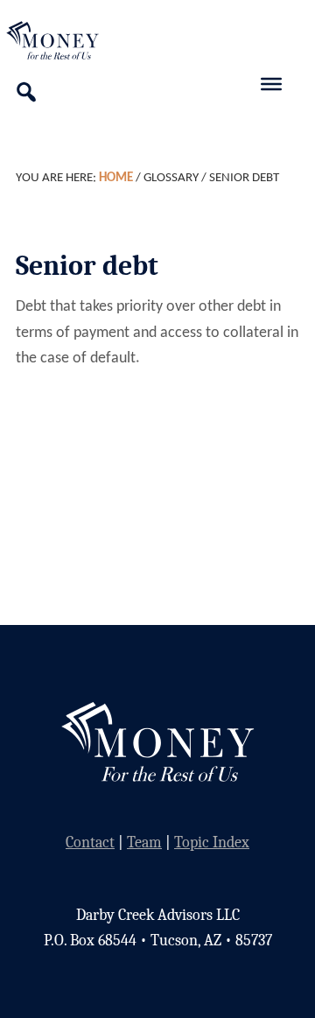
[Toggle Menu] (271, 84)
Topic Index (211, 842)
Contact (90, 842)
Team (144, 842)
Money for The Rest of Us (74, 40)
